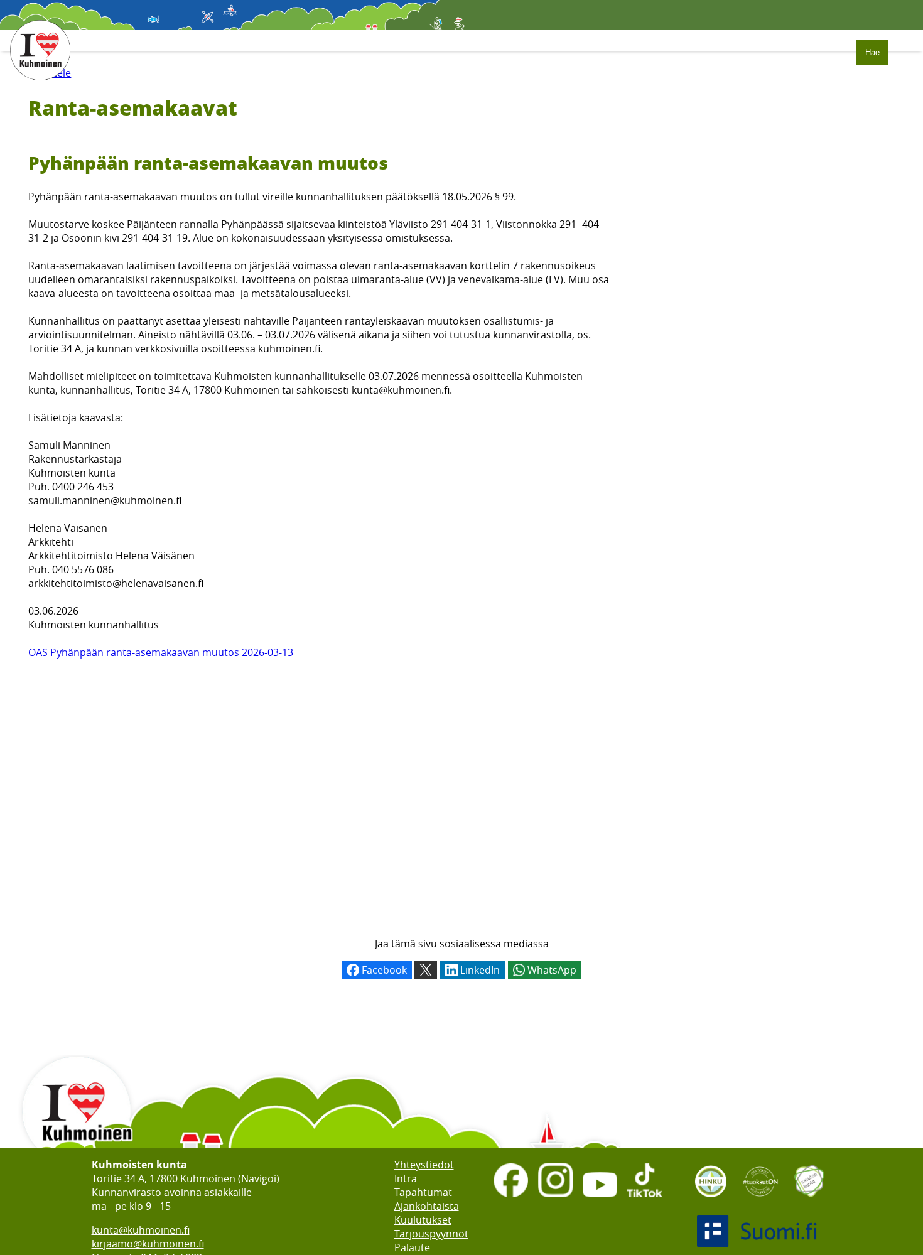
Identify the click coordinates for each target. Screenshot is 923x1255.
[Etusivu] (40, 87)
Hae (872, 52)
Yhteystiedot (424, 1165)
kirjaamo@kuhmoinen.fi (148, 1244)
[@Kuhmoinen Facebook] (510, 1198)
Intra (405, 1178)
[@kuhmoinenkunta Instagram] (555, 1198)
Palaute (412, 1247)
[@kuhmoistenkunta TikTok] (644, 1198)
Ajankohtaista (426, 1206)
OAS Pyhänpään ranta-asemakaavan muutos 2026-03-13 (160, 652)
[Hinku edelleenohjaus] (711, 1201)
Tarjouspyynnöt (431, 1234)
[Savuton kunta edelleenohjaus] (809, 1201)
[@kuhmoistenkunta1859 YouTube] (600, 1198)
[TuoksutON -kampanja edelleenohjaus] (760, 1201)
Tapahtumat (423, 1192)
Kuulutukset (422, 1220)
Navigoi (258, 1178)
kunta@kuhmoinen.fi (141, 1230)
